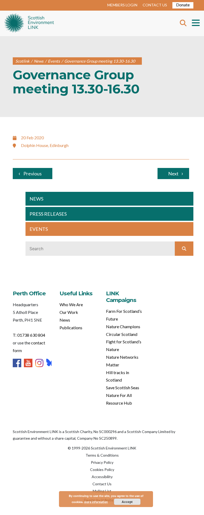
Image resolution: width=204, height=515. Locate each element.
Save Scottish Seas (122, 387)
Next (173, 173)
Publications (71, 327)
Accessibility (102, 476)
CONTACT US (155, 5)
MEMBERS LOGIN (122, 5)
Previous (32, 173)
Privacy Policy (102, 462)
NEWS (36, 199)
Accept (127, 501)
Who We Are (71, 304)
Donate (183, 4)
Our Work (69, 312)
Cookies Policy (102, 469)
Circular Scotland (121, 334)
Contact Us (102, 484)
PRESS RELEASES (48, 214)
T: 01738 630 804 (29, 334)
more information (96, 502)
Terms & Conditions (102, 455)
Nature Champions (123, 326)
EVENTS (38, 229)
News (65, 319)
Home (29, 23)
